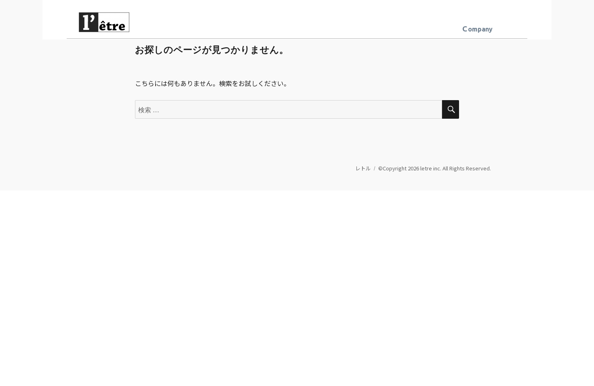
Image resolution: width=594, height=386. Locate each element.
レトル (363, 168)
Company (477, 28)
